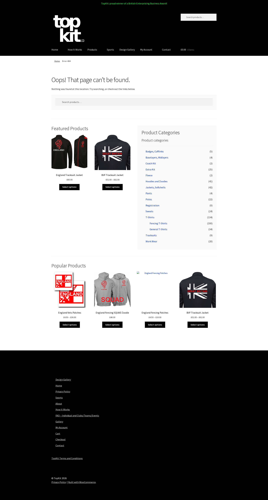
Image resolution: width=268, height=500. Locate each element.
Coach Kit (151, 163)
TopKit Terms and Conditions (67, 458)
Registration (152, 205)
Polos (149, 199)
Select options (69, 187)
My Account (146, 49)
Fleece (149, 175)
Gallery (59, 421)
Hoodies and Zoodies (157, 181)
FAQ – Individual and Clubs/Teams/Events (77, 415)
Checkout (61, 439)
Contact (166, 49)
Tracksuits (151, 235)
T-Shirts (150, 217)
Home (54, 49)
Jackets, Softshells (155, 187)
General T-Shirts (158, 229)
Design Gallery (127, 49)
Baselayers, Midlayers (157, 157)
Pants (149, 193)
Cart (58, 433)
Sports (110, 49)
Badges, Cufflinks (155, 151)
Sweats (149, 211)
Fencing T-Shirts (158, 223)
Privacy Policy (63, 391)
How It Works (75, 49)
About (59, 403)
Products (92, 49)
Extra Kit (150, 169)
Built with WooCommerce (82, 482)
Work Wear (151, 241)
